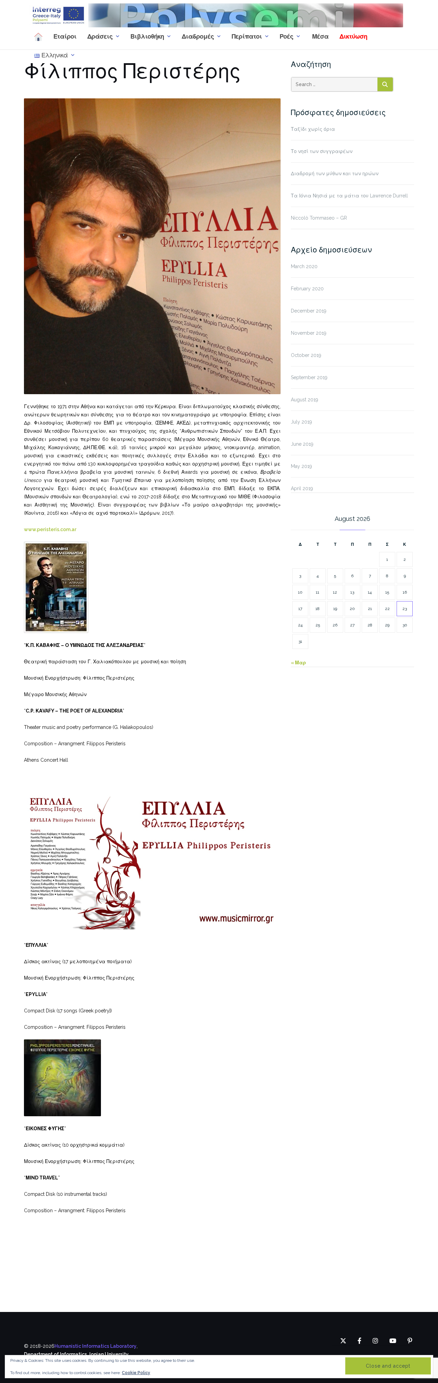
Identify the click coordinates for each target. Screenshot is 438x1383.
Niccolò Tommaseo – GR (319, 218)
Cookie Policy (136, 1372)
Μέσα (319, 36)
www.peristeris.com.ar (50, 529)
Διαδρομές (198, 36)
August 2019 (304, 399)
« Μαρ (298, 662)
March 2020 (304, 266)
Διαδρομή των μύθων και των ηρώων (334, 173)
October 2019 (306, 355)
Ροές (286, 36)
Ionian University (109, 1354)
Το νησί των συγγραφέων (321, 151)
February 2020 (307, 288)
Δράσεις (100, 36)
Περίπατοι (247, 36)
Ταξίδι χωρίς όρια (313, 129)
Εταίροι (64, 36)
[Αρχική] (38, 36)
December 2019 (308, 311)
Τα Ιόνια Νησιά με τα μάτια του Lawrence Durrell (349, 195)
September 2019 (309, 377)
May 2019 (301, 466)
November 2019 (308, 333)
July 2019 (301, 422)
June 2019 (302, 444)
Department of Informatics (55, 1354)
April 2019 (302, 488)
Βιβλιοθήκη (147, 36)
